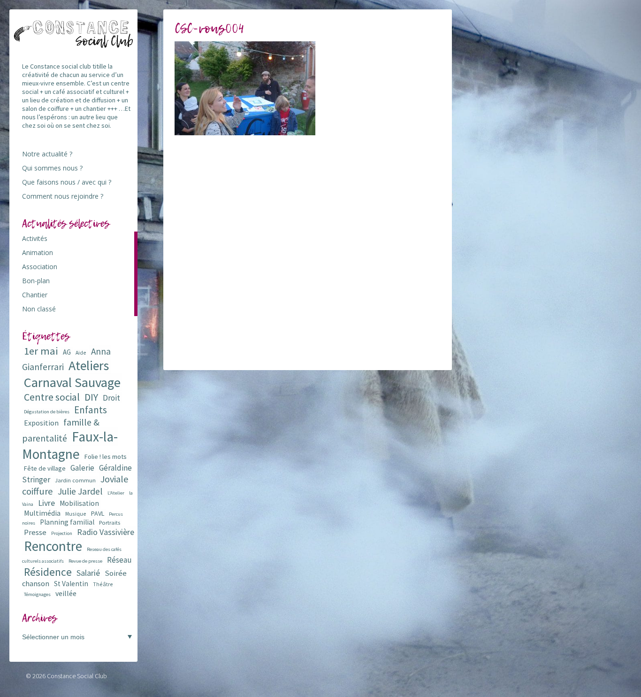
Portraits (109, 522)
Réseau (119, 560)
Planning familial (67, 522)
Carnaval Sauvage (72, 382)
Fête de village (45, 468)
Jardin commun (75, 480)
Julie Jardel (80, 491)
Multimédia (42, 513)
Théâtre (103, 584)
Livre (46, 502)
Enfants (90, 409)
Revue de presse (85, 561)
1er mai (41, 350)
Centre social (52, 397)
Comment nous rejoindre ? (62, 196)
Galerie (82, 468)
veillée (65, 593)
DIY (91, 397)
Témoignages (37, 594)
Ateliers (89, 365)
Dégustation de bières (46, 412)
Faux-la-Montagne (70, 445)
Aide (81, 352)
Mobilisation (79, 503)
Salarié (88, 572)
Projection (61, 533)
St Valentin (71, 583)
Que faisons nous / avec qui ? (66, 182)
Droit (111, 398)
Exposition (41, 422)
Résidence (48, 572)
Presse (35, 532)
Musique (75, 513)
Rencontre (53, 546)
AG (67, 352)
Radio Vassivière (105, 532)
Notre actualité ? (47, 153)
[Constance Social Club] (74, 44)
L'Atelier (115, 493)
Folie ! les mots (105, 456)
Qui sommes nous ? (52, 167)
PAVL (97, 513)
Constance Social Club (77, 676)
